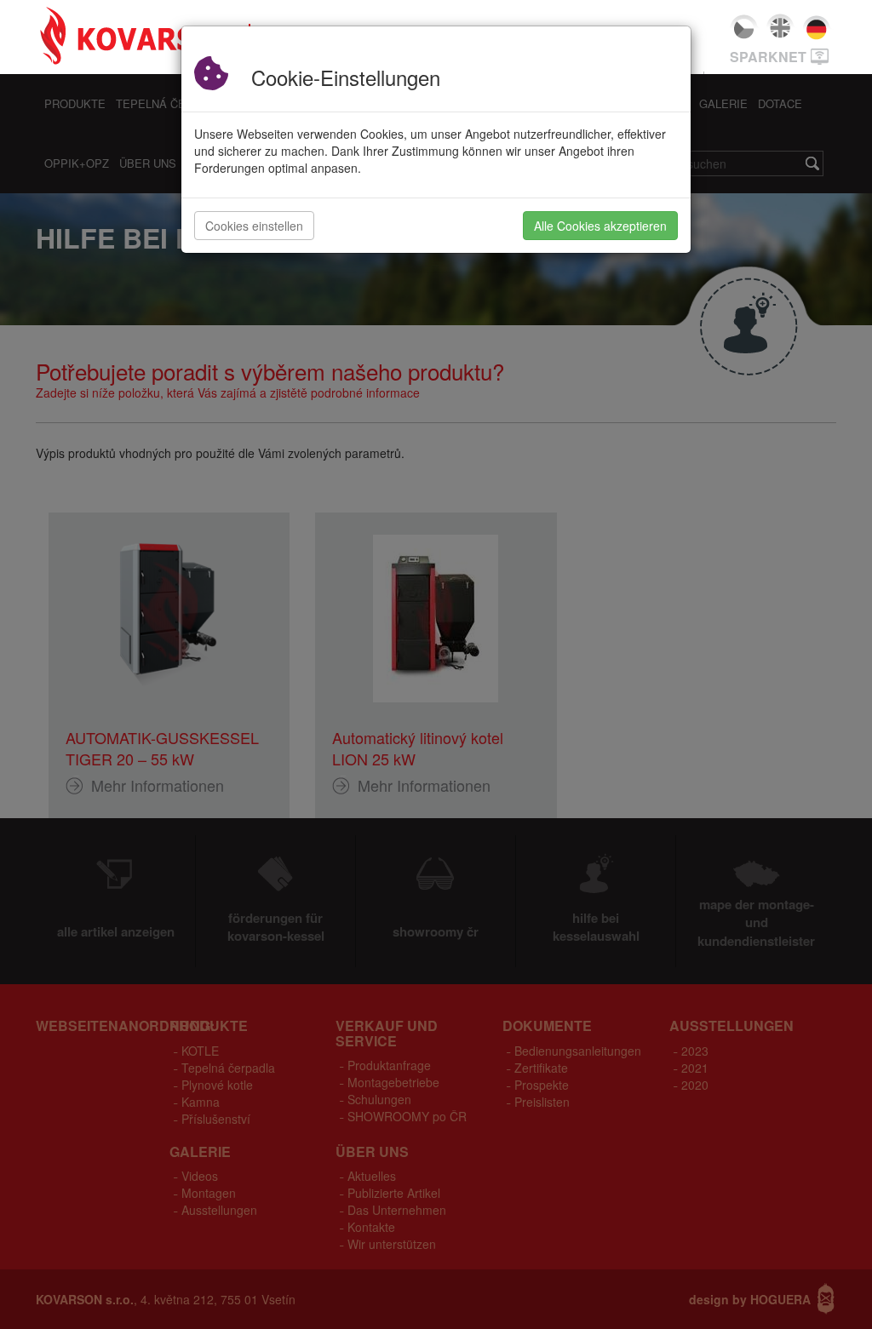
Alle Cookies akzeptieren (600, 225)
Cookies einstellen (254, 225)
